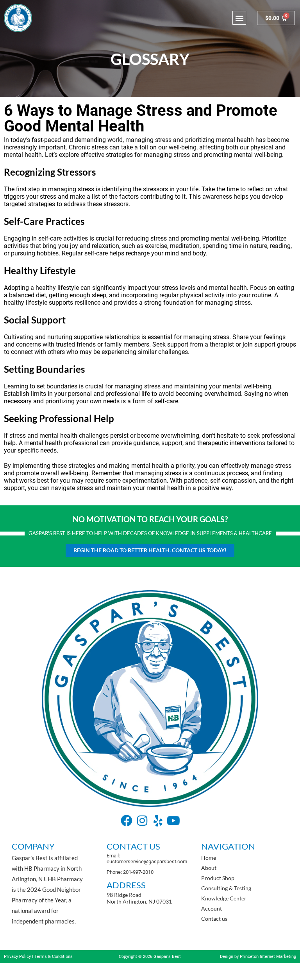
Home (208, 857)
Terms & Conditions (53, 956)
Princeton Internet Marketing (268, 956)
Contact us (214, 918)
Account (211, 908)
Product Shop (217, 878)
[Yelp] (158, 820)
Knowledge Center (223, 898)
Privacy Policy (17, 956)
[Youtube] (173, 820)
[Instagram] (142, 820)
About (208, 867)
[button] (239, 18)
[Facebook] (126, 820)
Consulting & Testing (226, 888)
